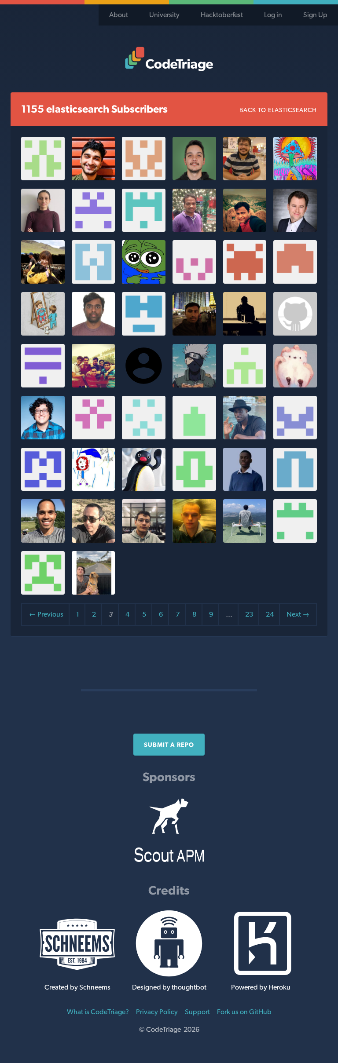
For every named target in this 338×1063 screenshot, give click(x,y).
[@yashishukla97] (194, 437)
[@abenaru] (295, 333)
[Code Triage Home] (169, 59)
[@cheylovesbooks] (93, 488)
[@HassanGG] (43, 385)
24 (270, 614)
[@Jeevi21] (43, 333)
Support (197, 1012)
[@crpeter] (93, 592)
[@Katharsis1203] (143, 281)
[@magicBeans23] (295, 178)
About (118, 15)
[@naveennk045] (245, 333)
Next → (298, 614)
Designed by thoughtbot (169, 987)
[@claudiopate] (194, 178)
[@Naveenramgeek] (93, 437)
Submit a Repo (169, 744)
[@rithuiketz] (194, 229)
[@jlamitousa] (245, 437)
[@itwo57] (143, 178)
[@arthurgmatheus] (143, 540)
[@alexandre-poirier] (43, 488)
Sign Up (315, 15)
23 (249, 614)
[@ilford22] (93, 540)
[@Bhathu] (93, 333)
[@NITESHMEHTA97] (194, 281)
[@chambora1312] (295, 540)
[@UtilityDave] (245, 385)
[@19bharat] (194, 488)
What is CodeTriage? (98, 1012)
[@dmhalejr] (43, 437)
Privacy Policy (157, 1012)
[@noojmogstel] (245, 540)
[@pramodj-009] (143, 333)
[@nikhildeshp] (143, 229)
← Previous (46, 614)
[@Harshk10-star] (194, 385)
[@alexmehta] (143, 488)
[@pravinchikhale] (245, 178)
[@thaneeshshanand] (194, 333)
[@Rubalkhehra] (43, 229)
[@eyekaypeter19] (295, 437)
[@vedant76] (43, 592)
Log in (273, 15)
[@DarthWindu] (93, 178)
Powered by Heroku (260, 987)
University (164, 15)
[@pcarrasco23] (43, 540)
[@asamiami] (93, 229)
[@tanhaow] (43, 281)
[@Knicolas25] (43, 178)
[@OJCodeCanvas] (245, 488)
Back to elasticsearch (278, 109)
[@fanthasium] (295, 385)
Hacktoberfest (222, 15)
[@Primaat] (143, 437)
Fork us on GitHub (244, 1012)
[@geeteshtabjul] (245, 281)
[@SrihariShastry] (295, 281)
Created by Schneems (77, 987)
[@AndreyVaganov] (194, 540)
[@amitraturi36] (295, 488)
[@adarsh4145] (245, 229)
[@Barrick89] (295, 229)
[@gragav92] (93, 281)
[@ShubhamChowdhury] (93, 385)
